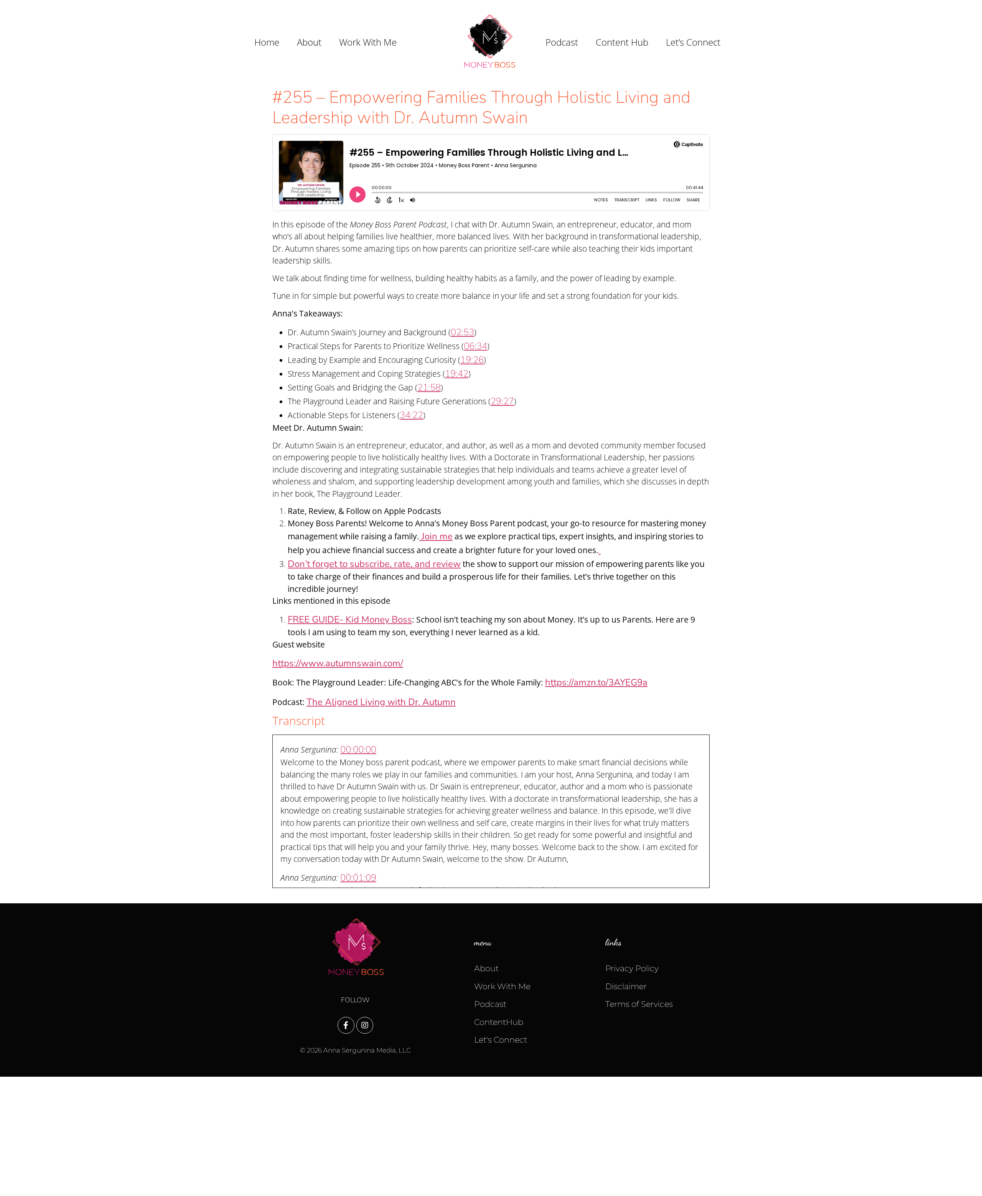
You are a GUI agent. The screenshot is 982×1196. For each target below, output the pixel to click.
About (309, 42)
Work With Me (368, 42)
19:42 (456, 373)
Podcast (561, 42)
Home (266, 42)
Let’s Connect (693, 42)
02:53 (462, 332)
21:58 (429, 387)
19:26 (472, 360)
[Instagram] (364, 1025)
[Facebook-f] (346, 1025)
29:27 (502, 401)
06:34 (475, 346)
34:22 (411, 415)
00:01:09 (358, 877)
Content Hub (622, 42)
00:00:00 (358, 749)
